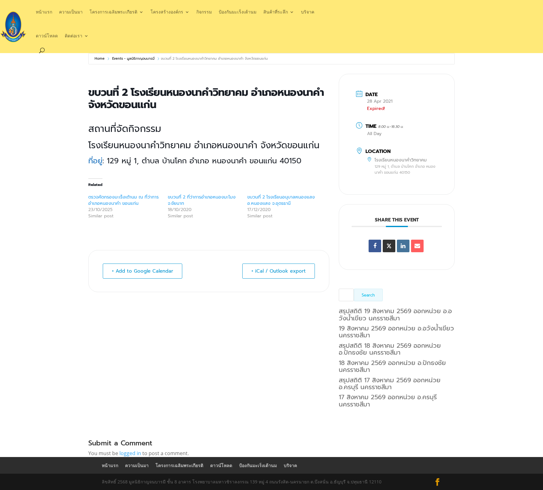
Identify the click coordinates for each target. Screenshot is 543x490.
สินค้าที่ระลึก (275, 12)
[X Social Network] (389, 246)
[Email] (417, 246)
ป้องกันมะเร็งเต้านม (237, 12)
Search (368, 295)
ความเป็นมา (71, 12)
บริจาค (307, 12)
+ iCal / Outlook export (278, 271)
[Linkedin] (403, 246)
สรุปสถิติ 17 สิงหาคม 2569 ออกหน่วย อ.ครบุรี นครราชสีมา (390, 383)
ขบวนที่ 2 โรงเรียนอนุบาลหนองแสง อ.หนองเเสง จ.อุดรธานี (281, 200)
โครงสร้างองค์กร (167, 12)
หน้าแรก (44, 12)
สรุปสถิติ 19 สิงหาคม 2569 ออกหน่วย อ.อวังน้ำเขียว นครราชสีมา (395, 314)
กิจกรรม (204, 12)
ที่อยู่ (95, 160)
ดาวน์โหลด (47, 36)
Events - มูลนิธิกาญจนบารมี (133, 58)
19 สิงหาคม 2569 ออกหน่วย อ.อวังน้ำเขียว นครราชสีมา (396, 332)
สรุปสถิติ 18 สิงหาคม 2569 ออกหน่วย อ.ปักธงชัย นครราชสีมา (390, 349)
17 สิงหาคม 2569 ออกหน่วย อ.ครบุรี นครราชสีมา (388, 400)
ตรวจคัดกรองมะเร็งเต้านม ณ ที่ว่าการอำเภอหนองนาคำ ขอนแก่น (123, 200)
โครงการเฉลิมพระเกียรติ (113, 12)
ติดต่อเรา (73, 36)
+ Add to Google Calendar (142, 271)
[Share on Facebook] (375, 246)
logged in (130, 453)
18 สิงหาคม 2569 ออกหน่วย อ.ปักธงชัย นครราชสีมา (392, 366)
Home (100, 58)
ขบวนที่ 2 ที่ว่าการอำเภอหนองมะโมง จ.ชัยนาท (202, 200)
